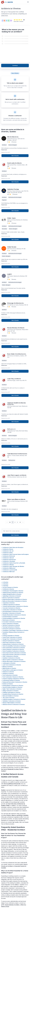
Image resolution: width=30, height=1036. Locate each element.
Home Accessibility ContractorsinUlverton (13, 646)
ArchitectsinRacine (7, 549)
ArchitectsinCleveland (8, 561)
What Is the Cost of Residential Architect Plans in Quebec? (15, 769)
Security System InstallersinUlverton (12, 687)
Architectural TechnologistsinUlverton (12, 591)
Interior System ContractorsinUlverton (12, 659)
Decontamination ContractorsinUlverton (13, 611)
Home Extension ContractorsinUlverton (13, 649)
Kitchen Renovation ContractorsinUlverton (14, 661)
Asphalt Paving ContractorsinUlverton (12, 592)
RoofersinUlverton (7, 683)
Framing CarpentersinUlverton (10, 635)
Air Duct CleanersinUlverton (10, 587)
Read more (4, 149)
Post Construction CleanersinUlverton (12, 677)
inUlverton (5, 582)
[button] (28, 2)
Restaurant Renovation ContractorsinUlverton (14, 682)
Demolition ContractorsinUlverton (11, 613)
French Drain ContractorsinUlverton (12, 637)
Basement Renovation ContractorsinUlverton (14, 599)
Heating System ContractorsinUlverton (13, 644)
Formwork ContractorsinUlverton (11, 628)
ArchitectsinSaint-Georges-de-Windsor (13, 566)
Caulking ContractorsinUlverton (11, 604)
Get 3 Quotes (15, 535)
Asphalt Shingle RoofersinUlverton (11, 594)
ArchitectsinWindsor (8, 564)
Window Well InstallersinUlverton (11, 702)
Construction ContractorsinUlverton (12, 609)
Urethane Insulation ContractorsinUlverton (13, 699)
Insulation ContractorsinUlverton (11, 658)
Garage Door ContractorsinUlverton (12, 639)
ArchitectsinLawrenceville (9, 570)
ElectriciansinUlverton (8, 620)
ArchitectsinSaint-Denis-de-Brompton (12, 547)
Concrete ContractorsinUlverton (11, 608)
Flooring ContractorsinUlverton (11, 627)
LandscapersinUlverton (8, 663)
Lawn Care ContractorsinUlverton (11, 665)
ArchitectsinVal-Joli (7, 551)
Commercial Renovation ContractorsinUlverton (15, 606)
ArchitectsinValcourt (8, 558)
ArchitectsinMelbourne (8, 568)
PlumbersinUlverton (8, 673)
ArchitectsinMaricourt (8, 571)
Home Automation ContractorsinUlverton (13, 647)
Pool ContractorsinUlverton (10, 675)
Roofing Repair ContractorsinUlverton (12, 685)
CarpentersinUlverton (8, 603)
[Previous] (7, 522)
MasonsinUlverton (7, 666)
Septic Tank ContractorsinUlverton (11, 689)
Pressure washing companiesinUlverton (13, 678)
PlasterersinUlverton (8, 671)
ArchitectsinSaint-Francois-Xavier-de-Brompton (15, 554)
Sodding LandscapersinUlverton (11, 692)
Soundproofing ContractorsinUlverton (12, 694)
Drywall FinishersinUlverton (10, 616)
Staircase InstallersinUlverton (10, 696)
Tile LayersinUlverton (8, 697)
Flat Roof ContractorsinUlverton (11, 625)
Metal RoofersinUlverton (9, 668)
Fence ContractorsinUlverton (10, 623)
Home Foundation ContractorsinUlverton (13, 651)
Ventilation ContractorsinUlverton (11, 701)
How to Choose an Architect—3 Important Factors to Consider (14, 866)
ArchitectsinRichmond (8, 556)
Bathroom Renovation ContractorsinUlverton (14, 601)
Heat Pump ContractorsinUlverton (11, 642)
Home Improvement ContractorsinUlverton (14, 653)
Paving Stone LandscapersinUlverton (12, 670)
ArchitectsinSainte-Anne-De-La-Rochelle (13, 563)
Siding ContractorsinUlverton (10, 690)
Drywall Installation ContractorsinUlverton (13, 618)
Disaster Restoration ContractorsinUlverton (14, 615)
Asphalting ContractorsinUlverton (11, 596)
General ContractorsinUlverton (10, 640)
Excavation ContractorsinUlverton (11, 622)
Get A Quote (15, 155)
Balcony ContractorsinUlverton (11, 597)
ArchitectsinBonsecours (9, 559)
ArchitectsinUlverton (8, 589)
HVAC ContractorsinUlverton (10, 656)
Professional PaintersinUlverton (11, 680)
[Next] (22, 522)
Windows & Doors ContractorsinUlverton (13, 704)
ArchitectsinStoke (7, 552)
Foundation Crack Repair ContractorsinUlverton (15, 630)
